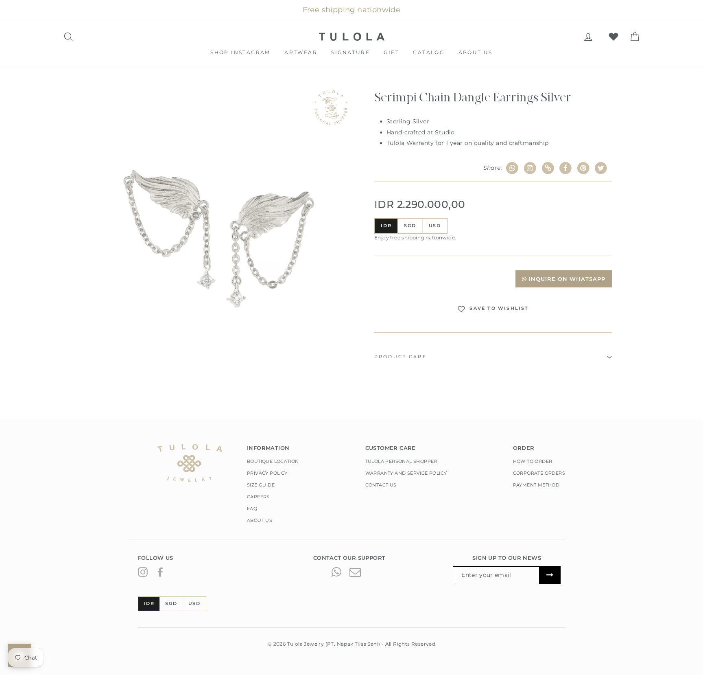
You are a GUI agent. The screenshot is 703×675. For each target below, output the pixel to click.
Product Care (400, 356)
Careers (258, 497)
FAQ (252, 508)
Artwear (300, 52)
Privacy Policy (267, 473)
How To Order (532, 461)
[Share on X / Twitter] (601, 168)
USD (435, 225)
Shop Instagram (240, 52)
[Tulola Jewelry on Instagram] (143, 571)
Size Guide (261, 485)
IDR (386, 225)
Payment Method (536, 485)
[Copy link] (548, 168)
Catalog (428, 52)
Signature (350, 52)
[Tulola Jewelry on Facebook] (160, 571)
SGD (410, 225)
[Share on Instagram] (530, 168)
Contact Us (381, 485)
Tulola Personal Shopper (401, 461)
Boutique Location (273, 461)
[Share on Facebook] (566, 168)
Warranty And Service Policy (406, 473)
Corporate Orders (539, 473)
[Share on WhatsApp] (512, 168)
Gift (391, 52)
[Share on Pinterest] (583, 168)
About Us (475, 52)
